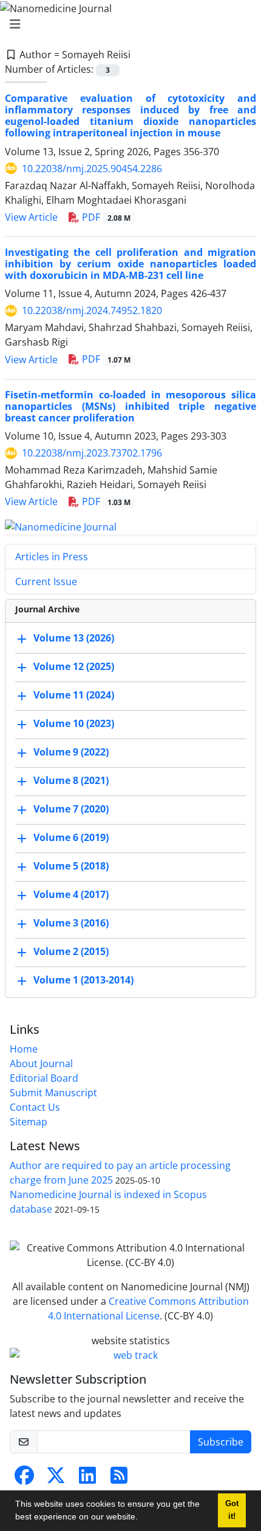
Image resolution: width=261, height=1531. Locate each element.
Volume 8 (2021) (71, 780)
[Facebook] (24, 1479)
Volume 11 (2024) (73, 695)
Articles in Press (51, 556)
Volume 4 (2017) (71, 894)
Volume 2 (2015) (71, 951)
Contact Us (35, 1107)
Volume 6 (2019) (71, 837)
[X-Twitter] (55, 1479)
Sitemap (28, 1121)
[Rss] (119, 1479)
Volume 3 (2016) (71, 923)
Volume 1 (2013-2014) (83, 980)
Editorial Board (44, 1078)
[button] (142, 1518)
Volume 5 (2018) (71, 866)
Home (24, 1049)
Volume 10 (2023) (73, 723)
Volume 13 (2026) (73, 638)
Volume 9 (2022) (71, 752)
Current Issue (46, 581)
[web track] (130, 1355)
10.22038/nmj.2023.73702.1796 (92, 453)
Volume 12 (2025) (73, 666)
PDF (105, 217)
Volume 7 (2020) (71, 809)
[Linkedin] (87, 1479)
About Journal (41, 1063)
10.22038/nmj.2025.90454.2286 (92, 168)
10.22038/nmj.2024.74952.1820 (92, 310)
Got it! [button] (232, 1510)
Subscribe (220, 1442)
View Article (31, 217)
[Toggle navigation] (127, 24)
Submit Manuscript (53, 1092)
